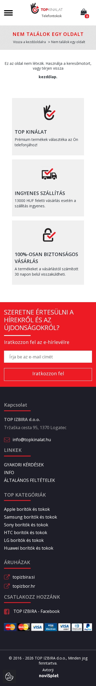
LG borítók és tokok (24, 540)
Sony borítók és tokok (26, 525)
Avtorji (48, 669)
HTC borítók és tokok (25, 532)
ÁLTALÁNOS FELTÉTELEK (29, 480)
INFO (9, 472)
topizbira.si (24, 577)
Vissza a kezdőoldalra (29, 42)
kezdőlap (47, 76)
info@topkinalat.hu (32, 440)
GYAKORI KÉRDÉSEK (24, 465)
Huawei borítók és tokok (28, 548)
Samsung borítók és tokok (30, 517)
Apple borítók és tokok (27, 509)
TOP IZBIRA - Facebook (36, 611)
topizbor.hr (24, 586)
